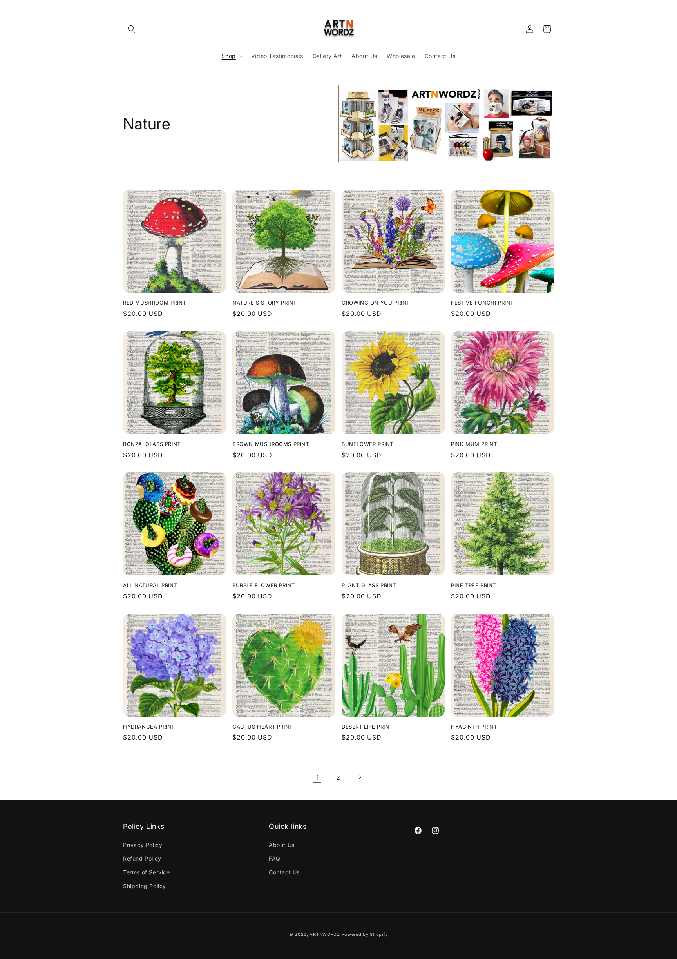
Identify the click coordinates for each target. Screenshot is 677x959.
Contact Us (284, 872)
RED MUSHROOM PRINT (154, 302)
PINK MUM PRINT (474, 444)
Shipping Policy (144, 886)
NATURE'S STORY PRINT (264, 302)
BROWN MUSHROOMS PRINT (270, 444)
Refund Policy (142, 858)
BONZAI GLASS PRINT (152, 444)
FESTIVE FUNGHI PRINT (482, 302)
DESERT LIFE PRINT (367, 726)
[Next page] (359, 777)
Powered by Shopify (365, 934)
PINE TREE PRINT (473, 585)
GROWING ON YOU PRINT (376, 302)
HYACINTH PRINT (474, 726)
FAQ (275, 858)
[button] (131, 29)
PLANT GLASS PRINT (369, 585)
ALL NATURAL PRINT (150, 585)
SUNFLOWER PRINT (367, 444)
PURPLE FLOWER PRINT (263, 585)
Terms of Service (146, 872)
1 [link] (317, 777)
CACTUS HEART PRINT (262, 726)
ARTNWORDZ (325, 934)
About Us (282, 844)
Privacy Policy (142, 844)
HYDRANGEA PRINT (149, 726)
